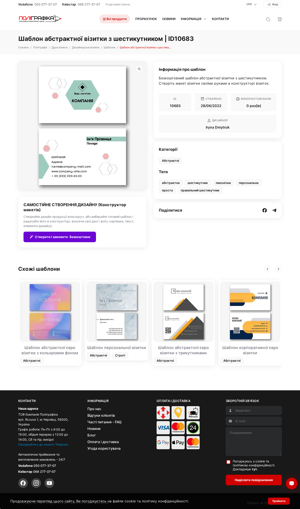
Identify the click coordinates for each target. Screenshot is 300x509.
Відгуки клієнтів (101, 415)
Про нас (94, 409)
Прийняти (278, 501)
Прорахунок (146, 19)
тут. (255, 469)
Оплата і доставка (103, 442)
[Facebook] (23, 483)
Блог (91, 435)
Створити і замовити (62, 237)
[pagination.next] (278, 269)
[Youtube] (49, 483)
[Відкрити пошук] (268, 19)
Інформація (191, 19)
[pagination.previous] (267, 269)
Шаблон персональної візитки (116, 347)
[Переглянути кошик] (279, 19)
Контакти (220, 19)
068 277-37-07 (89, 4)
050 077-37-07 (45, 4)
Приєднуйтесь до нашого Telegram (43, 444)
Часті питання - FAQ (104, 422)
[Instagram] (36, 483)
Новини (168, 19)
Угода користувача (117, 4)
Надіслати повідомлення (254, 480)
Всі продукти (116, 19)
